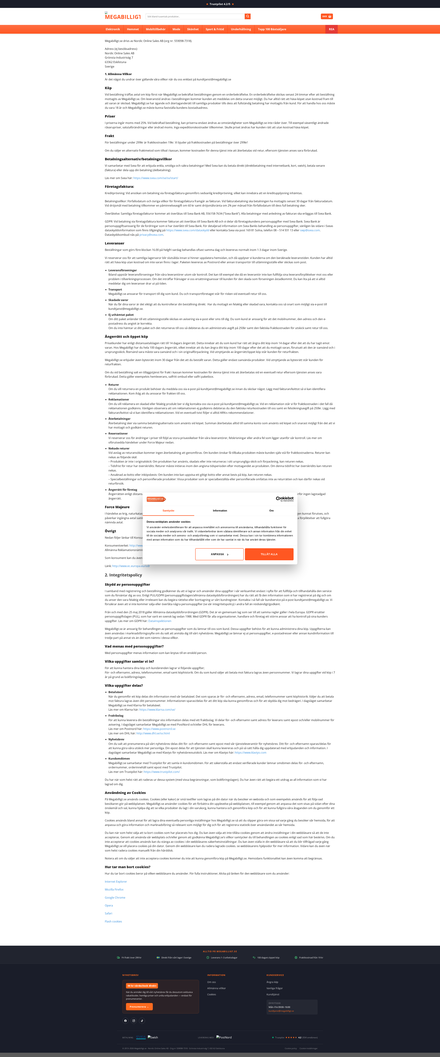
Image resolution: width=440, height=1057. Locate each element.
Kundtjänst (273, 994)
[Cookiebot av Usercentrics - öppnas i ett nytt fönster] (278, 499)
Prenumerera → (139, 1006)
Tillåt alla (269, 554)
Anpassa (217, 554)
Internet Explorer (116, 881)
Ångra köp (272, 982)
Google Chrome (115, 897)
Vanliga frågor (275, 988)
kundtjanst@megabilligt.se (281, 1010)
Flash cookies (113, 921)
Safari (108, 913)
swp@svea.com (310, 230)
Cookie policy (291, 1048)
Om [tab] (271, 510)
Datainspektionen (159, 621)
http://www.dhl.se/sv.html (153, 733)
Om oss (211, 982)
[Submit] (248, 16)
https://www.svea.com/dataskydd (187, 230)
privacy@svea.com (151, 235)
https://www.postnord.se (159, 729)
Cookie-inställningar (309, 1048)
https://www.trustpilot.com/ (162, 772)
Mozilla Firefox (114, 889)
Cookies (211, 994)
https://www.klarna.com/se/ (157, 709)
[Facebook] (125, 1021)
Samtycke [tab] (168, 510)
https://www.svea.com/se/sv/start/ (155, 178)
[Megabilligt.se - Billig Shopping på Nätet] (122, 16)
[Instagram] (134, 1021)
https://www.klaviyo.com (250, 752)
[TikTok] (142, 1021)
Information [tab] (220, 510)
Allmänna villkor (216, 988)
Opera (109, 905)
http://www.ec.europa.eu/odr (131, 566)
